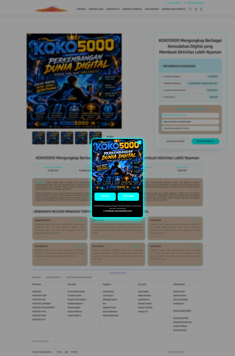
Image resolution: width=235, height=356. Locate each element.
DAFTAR (128, 196)
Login (105, 196)
